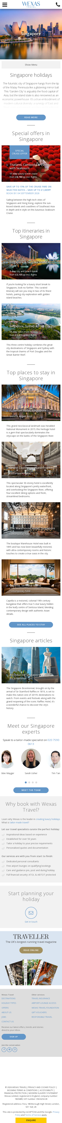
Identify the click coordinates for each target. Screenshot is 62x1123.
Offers (5, 1007)
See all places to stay (31, 624)
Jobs (4, 1017)
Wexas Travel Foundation (45, 1007)
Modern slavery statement (43, 1093)
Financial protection (15, 1093)
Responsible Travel (42, 1017)
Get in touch (31, 921)
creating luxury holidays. (48, 819)
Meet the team (31, 790)
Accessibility (47, 1090)
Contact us (8, 1021)
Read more (31, 117)
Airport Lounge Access (44, 1003)
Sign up (14, 1036)
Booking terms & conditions (22, 1090)
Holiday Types (9, 1003)
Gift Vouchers (39, 1012)
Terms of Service (33, 1115)
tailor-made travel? (19, 822)
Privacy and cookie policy (42, 1087)
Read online (31, 950)
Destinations (9, 998)
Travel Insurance (41, 998)
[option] (31, 762)
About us (6, 1012)
